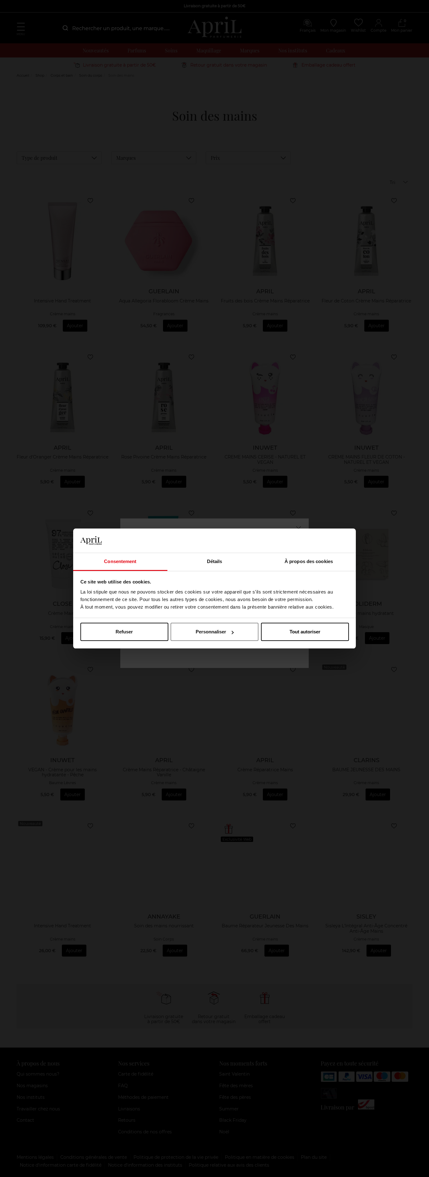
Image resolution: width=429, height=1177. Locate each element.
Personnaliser (211, 631)
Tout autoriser (305, 631)
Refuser (124, 631)
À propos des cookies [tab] (309, 561)
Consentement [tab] (120, 561)
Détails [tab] (214, 561)
